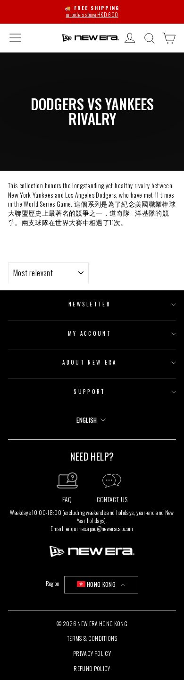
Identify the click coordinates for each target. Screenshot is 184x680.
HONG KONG (101, 584)
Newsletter (89, 304)
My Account (89, 333)
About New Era (89, 362)
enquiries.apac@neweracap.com (100, 528)
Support (89, 391)
